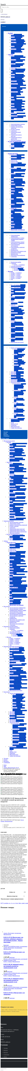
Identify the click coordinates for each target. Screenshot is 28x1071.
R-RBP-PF (17, 51)
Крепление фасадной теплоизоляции (13, 282)
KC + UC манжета (18, 285)
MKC (17, 311)
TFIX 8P (17, 335)
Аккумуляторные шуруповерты (15, 245)
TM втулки (14, 68)
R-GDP (19, 360)
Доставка (6, 758)
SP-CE (18, 539)
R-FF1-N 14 (18, 170)
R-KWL (18, 298)
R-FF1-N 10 (14, 160)
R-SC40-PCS (19, 415)
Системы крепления (16, 266)
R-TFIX (17, 318)
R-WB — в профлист (16, 272)
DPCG (19, 351)
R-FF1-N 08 (18, 158)
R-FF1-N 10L (18, 165)
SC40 (12, 422)
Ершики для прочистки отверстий (18, 525)
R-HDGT (19, 368)
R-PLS (17, 145)
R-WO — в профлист (16, 276)
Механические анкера (10, 30)
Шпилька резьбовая (16, 140)
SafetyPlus (10, 54)
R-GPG (19, 363)
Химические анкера (9, 121)
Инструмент (8, 232)
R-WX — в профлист (19, 264)
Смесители (14, 130)
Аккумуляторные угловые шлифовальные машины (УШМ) (17, 239)
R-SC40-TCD (18, 420)
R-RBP (16, 47)
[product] (15, 921)
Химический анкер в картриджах (16, 138)
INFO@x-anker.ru (5, 1042)
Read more (6, 945)
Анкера (2, 821)
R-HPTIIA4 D (18, 85)
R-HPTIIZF (18, 89)
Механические (8, 821)
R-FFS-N (18, 175)
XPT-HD (18, 70)
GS (18, 478)
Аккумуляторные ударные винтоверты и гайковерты (17, 242)
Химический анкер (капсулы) (16, 133)
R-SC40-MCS (20, 393)
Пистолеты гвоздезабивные (18, 255)
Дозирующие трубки (16, 125)
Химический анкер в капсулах (17, 530)
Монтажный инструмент (17, 342)
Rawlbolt (10, 33)
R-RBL (16, 38)
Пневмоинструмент (16, 252)
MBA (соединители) (17, 302)
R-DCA (18, 75)
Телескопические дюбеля (17, 267)
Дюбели (7, 151)
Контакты (6, 761)
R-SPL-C (17, 65)
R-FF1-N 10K (14, 161)
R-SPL (18, 57)
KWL (18, 294)
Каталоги (6, 1050)
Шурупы (10, 271)
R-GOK (18, 268)
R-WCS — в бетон (15, 275)
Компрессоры (14, 254)
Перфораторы (14, 250)
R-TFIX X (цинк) (17, 323)
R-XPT (17, 107)
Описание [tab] (6, 824)
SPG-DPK (17, 373)
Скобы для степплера (16, 428)
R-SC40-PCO (19, 404)
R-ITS (18, 143)
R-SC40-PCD (19, 399)
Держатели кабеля (15, 382)
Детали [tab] (5, 826)
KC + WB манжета (18, 288)
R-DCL (17, 79)
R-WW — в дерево (16, 278)
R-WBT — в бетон (15, 274)
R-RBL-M (18, 40)
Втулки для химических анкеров (17, 141)
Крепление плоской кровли (11, 259)
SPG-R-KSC (18, 381)
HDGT (19, 356)
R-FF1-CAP (18, 155)
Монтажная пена (15, 426)
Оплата (5, 759)
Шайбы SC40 (14, 424)
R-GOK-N (19, 270)
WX (12, 279)
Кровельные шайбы (16, 262)
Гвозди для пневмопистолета (18, 347)
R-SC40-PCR (19, 410)
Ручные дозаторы (15, 129)
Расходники (7, 345)
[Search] (2, 10)
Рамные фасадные (13, 153)
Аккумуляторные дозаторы (18, 124)
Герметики (13, 425)
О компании (6, 436)
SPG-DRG (17, 375)
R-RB (17, 35)
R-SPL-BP (18, 61)
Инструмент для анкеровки (15, 947)
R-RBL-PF (18, 44)
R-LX (22, 820)
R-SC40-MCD (20, 386)
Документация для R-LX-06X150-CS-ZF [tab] (14, 827)
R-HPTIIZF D (17, 94)
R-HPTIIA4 (18, 82)
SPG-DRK (17, 378)
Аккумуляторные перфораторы (15, 236)
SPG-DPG (17, 372)
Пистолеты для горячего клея (18, 251)
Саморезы (13, 263)
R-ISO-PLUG (18, 314)
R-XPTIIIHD (18, 117)
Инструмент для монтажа (14, 933)
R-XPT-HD (18, 111)
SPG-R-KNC (18, 380)
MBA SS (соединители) (17, 307)
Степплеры (14, 256)
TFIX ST (17, 340)
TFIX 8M (17, 329)
